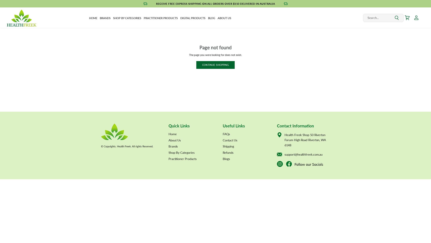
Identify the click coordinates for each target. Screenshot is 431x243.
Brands (105, 18)
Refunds (228, 152)
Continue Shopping (215, 64)
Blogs (226, 159)
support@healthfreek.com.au (304, 154)
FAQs (226, 134)
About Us (224, 18)
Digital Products (192, 18)
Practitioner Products (161, 18)
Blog (211, 18)
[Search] (396, 18)
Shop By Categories (127, 18)
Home (93, 18)
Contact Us (230, 140)
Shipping (228, 146)
